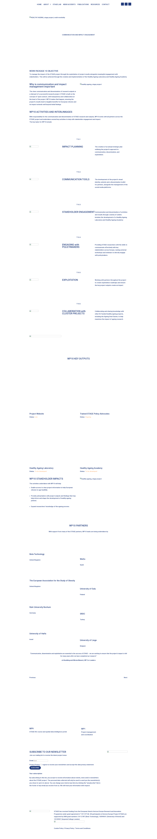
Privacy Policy (69, 828)
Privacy (31, 765)
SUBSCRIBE (35, 768)
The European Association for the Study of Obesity (52, 580)
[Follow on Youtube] (126, 4)
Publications (83, 4)
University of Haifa (37, 633)
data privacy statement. (86, 765)
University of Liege (88, 640)
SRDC (82, 614)
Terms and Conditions (82, 828)
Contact (105, 4)
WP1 (83, 729)
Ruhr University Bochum (40, 607)
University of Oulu (88, 589)
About (46, 4)
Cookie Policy (58, 828)
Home (39, 4)
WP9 (31, 728)
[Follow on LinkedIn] (122, 4)
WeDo (82, 559)
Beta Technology (36, 554)
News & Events (69, 4)
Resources (95, 4)
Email (31, 760)
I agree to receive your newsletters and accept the (68, 765)
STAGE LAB (57, 4)
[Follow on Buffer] (129, 4)
